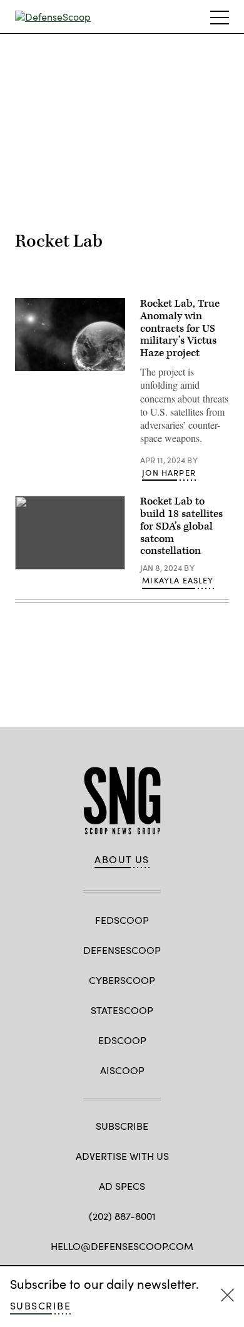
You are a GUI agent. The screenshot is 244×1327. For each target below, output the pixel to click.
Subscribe (40, 1305)
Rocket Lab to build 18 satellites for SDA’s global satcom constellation (181, 526)
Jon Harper (169, 472)
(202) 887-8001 (122, 1215)
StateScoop (122, 1010)
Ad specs (122, 1185)
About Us (122, 859)
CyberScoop (122, 979)
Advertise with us (122, 1155)
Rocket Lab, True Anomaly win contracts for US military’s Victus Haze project (180, 328)
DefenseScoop (122, 949)
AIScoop (122, 1070)
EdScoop (122, 1040)
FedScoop (122, 919)
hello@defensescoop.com (122, 1246)
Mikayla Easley (177, 580)
